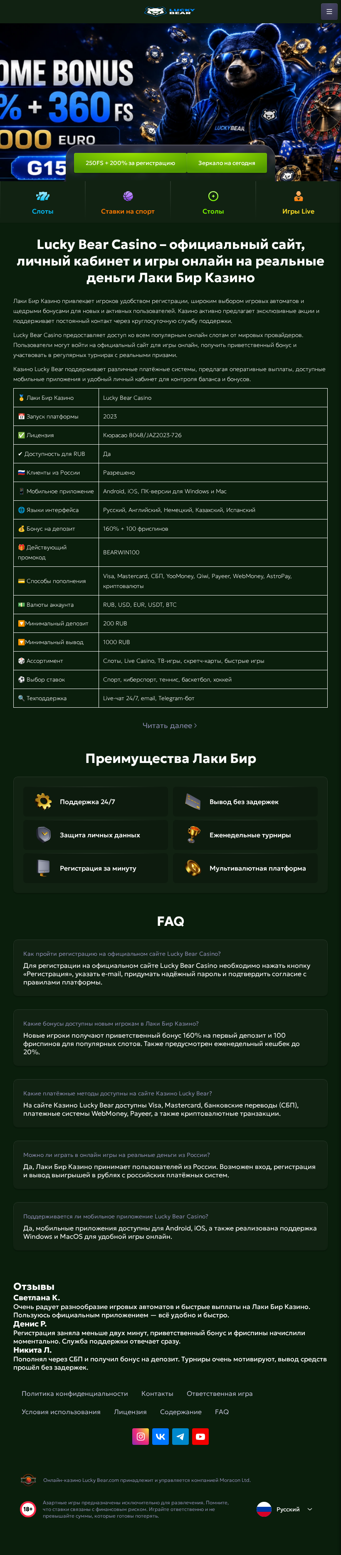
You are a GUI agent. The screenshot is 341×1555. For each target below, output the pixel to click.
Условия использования (61, 1411)
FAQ (222, 1411)
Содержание (181, 1411)
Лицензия (130, 1411)
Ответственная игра (220, 1393)
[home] (170, 12)
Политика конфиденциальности (75, 1393)
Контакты (157, 1393)
